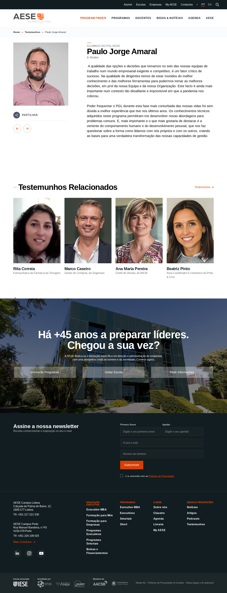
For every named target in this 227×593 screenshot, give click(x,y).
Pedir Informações (182, 372)
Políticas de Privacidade (161, 476)
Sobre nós (160, 507)
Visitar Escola (114, 372)
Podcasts (193, 518)
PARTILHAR (30, 115)
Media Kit (141, 582)
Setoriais (126, 518)
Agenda (158, 518)
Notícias (192, 507)
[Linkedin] (17, 553)
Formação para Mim (99, 515)
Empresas (156, 4)
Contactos (187, 4)
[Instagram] (29, 553)
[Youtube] (41, 553)
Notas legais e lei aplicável (200, 582)
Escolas (141, 4)
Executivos (127, 513)
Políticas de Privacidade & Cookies (166, 582)
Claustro (159, 513)
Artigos (192, 513)
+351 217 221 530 (28, 514)
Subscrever (131, 465)
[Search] (217, 4)
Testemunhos (32, 32)
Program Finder (93, 18)
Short (123, 524)
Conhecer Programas (45, 372)
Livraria (158, 524)
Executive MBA (96, 509)
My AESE (171, 4)
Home (16, 32)
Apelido (166, 424)
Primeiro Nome (128, 424)
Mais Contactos (22, 542)
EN (210, 4)
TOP (16, 302)
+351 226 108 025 (28, 535)
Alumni (128, 4)
